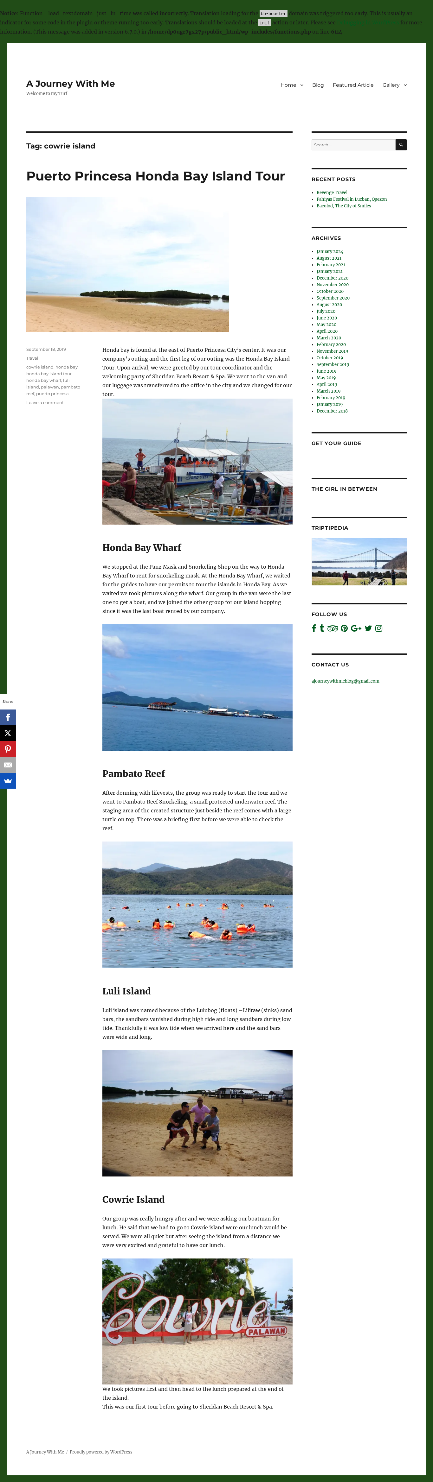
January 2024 (330, 251)
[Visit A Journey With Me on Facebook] (314, 630)
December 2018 (332, 411)
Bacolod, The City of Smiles (344, 206)
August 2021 (329, 258)
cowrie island (40, 366)
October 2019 (330, 358)
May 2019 (326, 378)
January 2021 (330, 271)
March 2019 (329, 391)
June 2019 (327, 371)
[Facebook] (8, 717)
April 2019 (327, 384)
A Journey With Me (70, 83)
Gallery (391, 85)
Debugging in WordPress (368, 22)
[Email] (8, 765)
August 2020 (329, 304)
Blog (318, 85)
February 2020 (331, 344)
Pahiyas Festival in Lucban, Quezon (352, 199)
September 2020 (333, 298)
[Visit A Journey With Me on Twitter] (368, 630)
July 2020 (326, 311)
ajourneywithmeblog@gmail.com (345, 681)
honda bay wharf (43, 380)
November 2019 (332, 351)
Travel (32, 358)
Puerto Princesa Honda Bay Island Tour (155, 176)
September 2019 (333, 364)
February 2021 (331, 265)
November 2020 (333, 284)
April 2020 (327, 331)
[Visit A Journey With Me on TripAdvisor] (332, 630)
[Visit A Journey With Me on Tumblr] (322, 630)
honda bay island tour (49, 373)
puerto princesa (52, 393)
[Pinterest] (8, 749)
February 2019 (331, 397)
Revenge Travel (332, 192)
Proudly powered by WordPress (101, 1452)
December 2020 (332, 278)
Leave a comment (45, 402)
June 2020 (327, 318)
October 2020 (330, 291)
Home (288, 85)
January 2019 (330, 404)
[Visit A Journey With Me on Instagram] (378, 630)
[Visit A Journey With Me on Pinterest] (344, 630)
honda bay (66, 366)
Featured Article (353, 85)
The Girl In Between (344, 489)
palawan (50, 386)
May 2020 (326, 324)
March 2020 (329, 338)
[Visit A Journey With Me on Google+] (356, 630)
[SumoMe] (8, 781)
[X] (8, 733)
